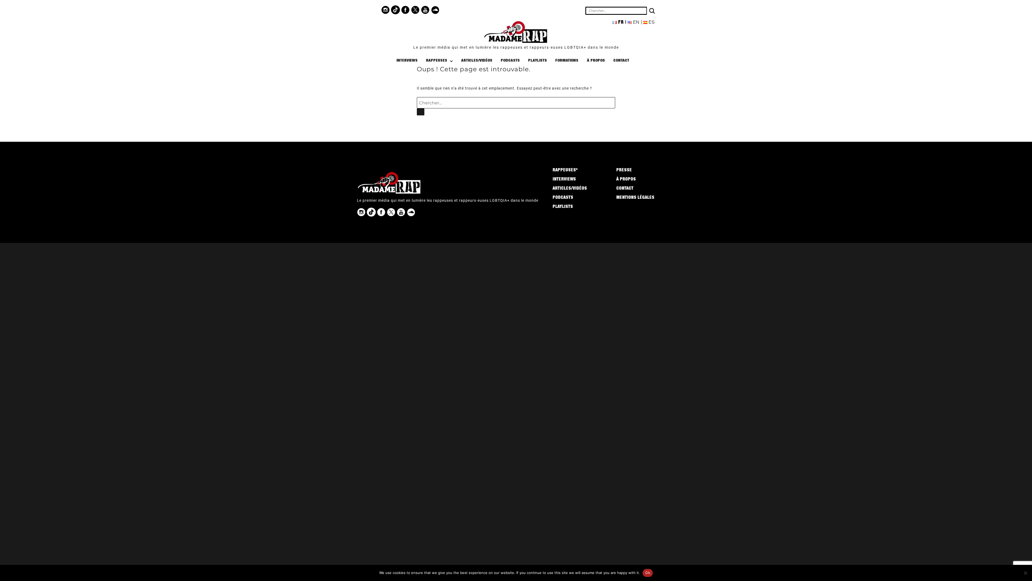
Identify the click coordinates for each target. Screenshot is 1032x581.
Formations (566, 61)
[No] (1025, 573)
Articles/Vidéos (476, 61)
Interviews (407, 61)
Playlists (537, 61)
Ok (647, 573)
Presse (624, 170)
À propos (596, 61)
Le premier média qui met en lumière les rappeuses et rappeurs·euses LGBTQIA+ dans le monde (516, 47)
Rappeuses (436, 61)
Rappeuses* (565, 170)
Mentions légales (635, 198)
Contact (621, 61)
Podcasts (510, 61)
